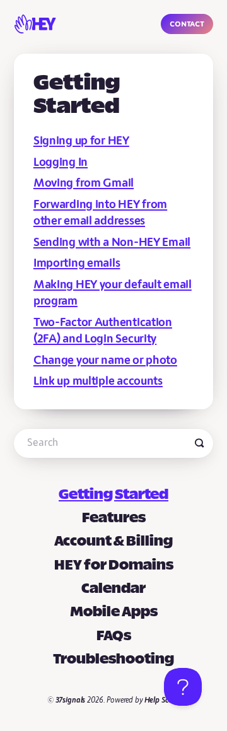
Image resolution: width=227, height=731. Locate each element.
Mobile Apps (114, 612)
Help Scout (162, 700)
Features (114, 518)
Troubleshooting (113, 660)
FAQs (113, 636)
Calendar (113, 589)
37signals (70, 700)
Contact (187, 23)
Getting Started (113, 495)
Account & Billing (113, 542)
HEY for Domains (113, 566)
